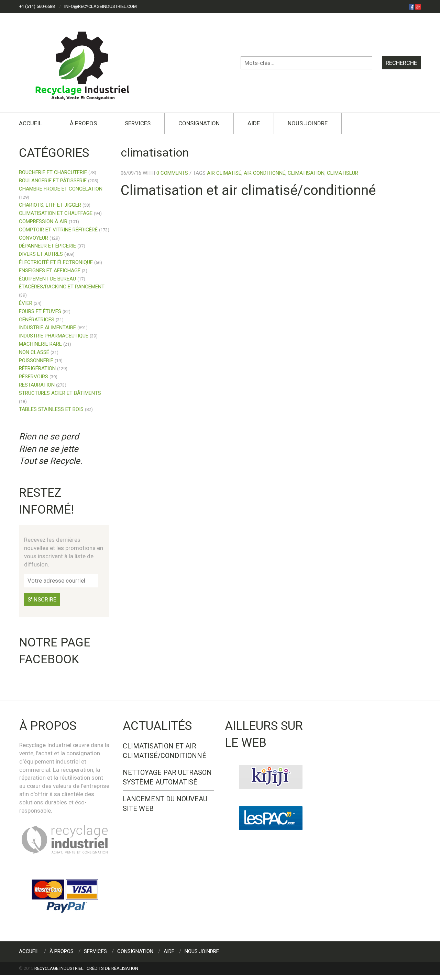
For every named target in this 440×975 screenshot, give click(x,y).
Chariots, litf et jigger (50, 205)
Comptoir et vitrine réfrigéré (58, 230)
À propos (83, 123)
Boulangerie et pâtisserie (53, 180)
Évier (25, 303)
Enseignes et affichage (49, 270)
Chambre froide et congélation (60, 189)
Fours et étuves (40, 311)
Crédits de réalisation (112, 968)
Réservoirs (33, 377)
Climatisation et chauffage (55, 213)
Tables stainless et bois (51, 409)
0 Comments (172, 173)
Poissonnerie (36, 360)
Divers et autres (41, 254)
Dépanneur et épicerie (47, 246)
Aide (254, 123)
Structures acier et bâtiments (60, 393)
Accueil (30, 123)
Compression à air (43, 221)
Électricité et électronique (56, 262)
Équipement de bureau (47, 279)
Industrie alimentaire (47, 327)
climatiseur (342, 173)
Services (138, 123)
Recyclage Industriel (59, 968)
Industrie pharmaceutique (53, 336)
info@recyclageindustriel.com (100, 6)
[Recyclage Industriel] (88, 62)
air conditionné (264, 173)
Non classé (34, 352)
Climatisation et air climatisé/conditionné (248, 190)
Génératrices (36, 320)
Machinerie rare (40, 344)
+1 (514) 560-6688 (37, 6)
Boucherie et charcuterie (53, 172)
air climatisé (224, 173)
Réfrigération (37, 368)
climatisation (306, 173)
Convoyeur (33, 238)
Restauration (37, 385)
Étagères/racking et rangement (61, 287)
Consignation (199, 123)
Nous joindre (308, 123)
